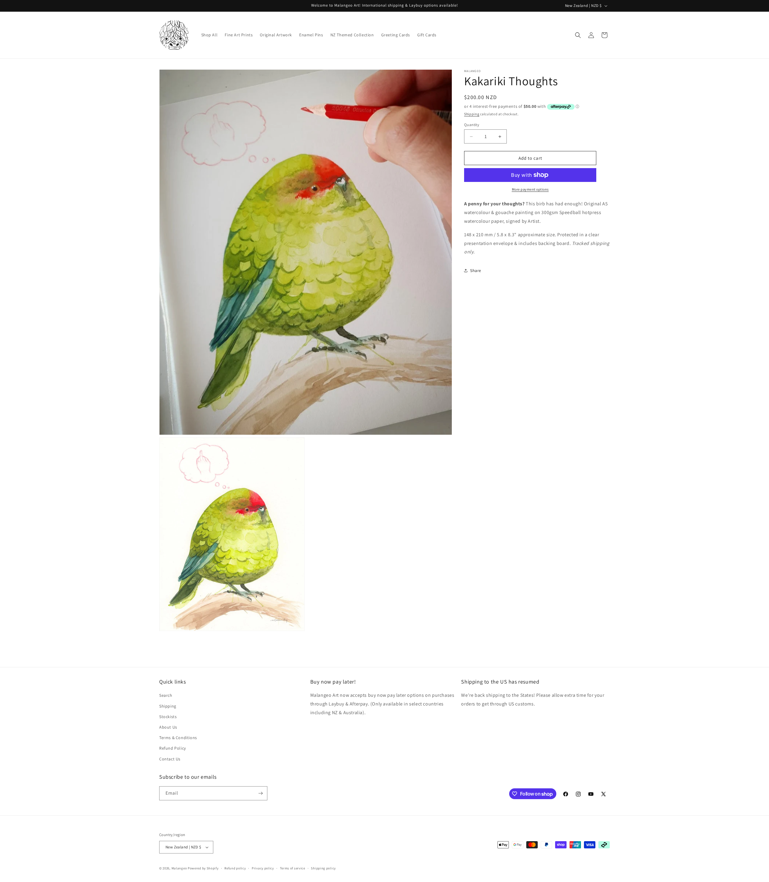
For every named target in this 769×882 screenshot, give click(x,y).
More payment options (530, 189)
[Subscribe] (260, 793)
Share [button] (475, 270)
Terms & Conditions (178, 737)
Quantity (471, 124)
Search (165, 695)
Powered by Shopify (203, 868)
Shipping (471, 114)
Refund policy (235, 868)
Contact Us (170, 759)
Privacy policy (263, 868)
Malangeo (179, 868)
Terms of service (292, 868)
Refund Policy (172, 748)
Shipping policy (323, 868)
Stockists (168, 716)
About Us (168, 727)
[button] (578, 35)
